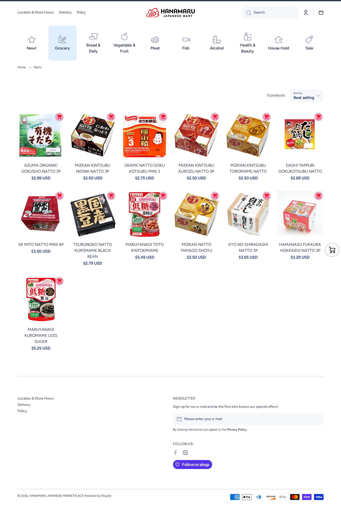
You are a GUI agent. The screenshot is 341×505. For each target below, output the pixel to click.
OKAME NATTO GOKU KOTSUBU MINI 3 (144, 168)
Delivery (23, 405)
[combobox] (270, 12)
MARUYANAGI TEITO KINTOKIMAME (145, 247)
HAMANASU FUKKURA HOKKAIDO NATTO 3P (300, 247)
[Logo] (170, 12)
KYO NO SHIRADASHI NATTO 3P (248, 247)
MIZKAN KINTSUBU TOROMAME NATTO (248, 168)
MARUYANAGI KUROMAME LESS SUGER (40, 335)
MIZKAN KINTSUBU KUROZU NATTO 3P (196, 168)
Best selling (304, 97)
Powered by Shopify (97, 496)
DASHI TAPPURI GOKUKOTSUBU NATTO (300, 168)
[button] (321, 12)
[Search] (246, 12)
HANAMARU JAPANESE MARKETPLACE (56, 496)
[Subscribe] (317, 419)
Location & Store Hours (35, 398)
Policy (22, 411)
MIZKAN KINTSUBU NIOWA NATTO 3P (92, 168)
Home (21, 67)
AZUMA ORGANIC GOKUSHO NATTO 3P (41, 168)
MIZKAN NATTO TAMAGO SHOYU (196, 247)
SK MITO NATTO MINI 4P (40, 244)
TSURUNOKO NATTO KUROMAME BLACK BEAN (92, 250)
